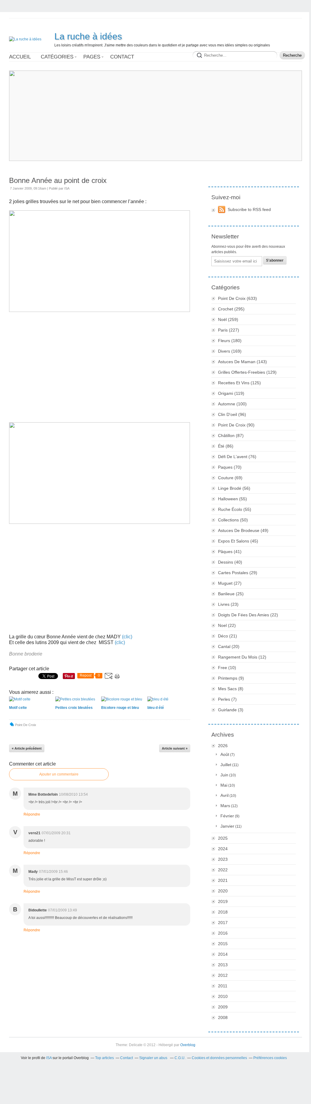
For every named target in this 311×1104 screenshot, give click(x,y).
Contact (122, 57)
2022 (223, 869)
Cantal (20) (228, 646)
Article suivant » (175, 748)
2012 (223, 975)
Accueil (20, 57)
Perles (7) (227, 699)
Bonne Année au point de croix (58, 180)
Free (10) (227, 667)
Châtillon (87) (231, 435)
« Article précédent (27, 748)
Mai (223, 785)
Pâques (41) (230, 551)
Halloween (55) (232, 498)
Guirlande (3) (230, 709)
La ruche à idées (88, 36)
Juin (224, 774)
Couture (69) (230, 477)
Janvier (227, 826)
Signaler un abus (153, 1058)
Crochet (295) (231, 309)
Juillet (225, 764)
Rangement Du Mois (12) (242, 657)
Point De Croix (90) (236, 425)
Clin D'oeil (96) (232, 414)
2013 (223, 964)
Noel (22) (227, 625)
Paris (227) (228, 330)
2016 (223, 933)
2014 (223, 954)
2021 (223, 880)
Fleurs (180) (230, 340)
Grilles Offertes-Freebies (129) (247, 372)
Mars (225, 805)
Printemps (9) (231, 678)
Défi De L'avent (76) (237, 456)
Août (224, 754)
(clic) (120, 642)
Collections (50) (233, 519)
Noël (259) (228, 319)
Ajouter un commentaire (59, 774)
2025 (223, 838)
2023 (223, 859)
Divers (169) (230, 351)
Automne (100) (232, 403)
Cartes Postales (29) (237, 572)
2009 (223, 1007)
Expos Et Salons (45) (238, 541)
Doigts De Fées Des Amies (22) (248, 614)
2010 (223, 996)
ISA (49, 1058)
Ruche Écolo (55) (234, 509)
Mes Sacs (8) (230, 688)
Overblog (187, 1045)
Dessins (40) (230, 562)
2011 (222, 985)
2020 (223, 891)
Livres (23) (228, 604)
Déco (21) (227, 636)
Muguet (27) (230, 583)
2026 (223, 745)
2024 (223, 848)
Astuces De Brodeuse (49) (243, 530)
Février (227, 815)
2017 (223, 922)
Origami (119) (231, 393)
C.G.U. (180, 1058)
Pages (91, 57)
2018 (223, 912)
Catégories (57, 57)
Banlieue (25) (231, 593)
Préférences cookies (270, 1058)
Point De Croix (25, 725)
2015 (223, 943)
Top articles (104, 1058)
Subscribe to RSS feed (249, 209)
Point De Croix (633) (237, 298)
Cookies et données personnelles (219, 1058)
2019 (223, 901)
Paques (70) (230, 467)
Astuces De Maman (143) (242, 361)
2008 (223, 1017)
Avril (224, 795)
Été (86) (225, 446)
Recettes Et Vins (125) (239, 382)
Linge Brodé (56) (234, 488)
